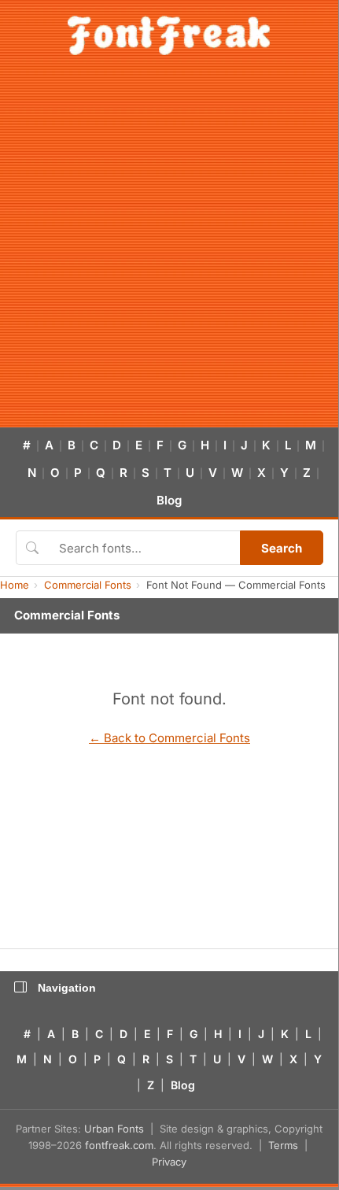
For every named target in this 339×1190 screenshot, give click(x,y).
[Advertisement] (169, 250)
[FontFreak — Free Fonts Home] (169, 35)
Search (281, 548)
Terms (283, 1145)
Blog (169, 500)
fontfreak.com (119, 1145)
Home (14, 584)
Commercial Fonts (87, 584)
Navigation (67, 987)
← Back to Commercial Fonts (169, 737)
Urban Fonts (114, 1128)
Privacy (169, 1161)
